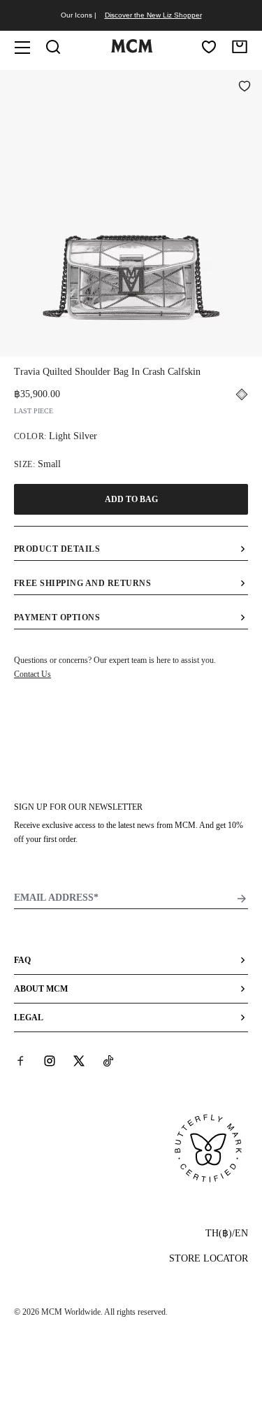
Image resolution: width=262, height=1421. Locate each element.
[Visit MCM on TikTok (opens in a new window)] (108, 1061)
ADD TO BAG (131, 499)
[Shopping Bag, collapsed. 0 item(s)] (239, 46)
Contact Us (32, 674)
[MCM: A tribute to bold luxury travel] (132, 49)
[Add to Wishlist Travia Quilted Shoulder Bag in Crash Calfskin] (244, 87)
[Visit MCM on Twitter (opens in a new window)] (79, 1061)
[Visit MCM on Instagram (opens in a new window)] (49, 1061)
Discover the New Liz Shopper (153, 15)
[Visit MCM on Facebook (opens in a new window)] (20, 1061)
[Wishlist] (209, 46)
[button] (131, 212)
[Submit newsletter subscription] (241, 898)
